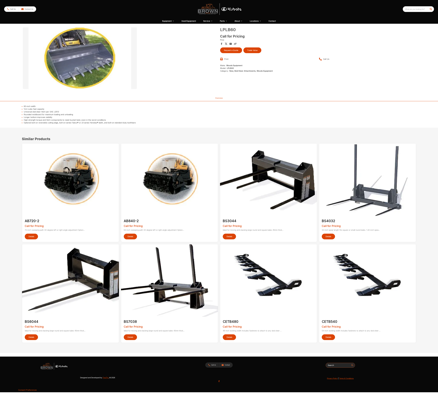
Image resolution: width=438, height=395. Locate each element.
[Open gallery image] (80, 58)
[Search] (352, 365)
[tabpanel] (120, 58)
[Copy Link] (235, 43)
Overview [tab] (219, 98)
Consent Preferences (27, 390)
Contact (272, 21)
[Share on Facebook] (221, 43)
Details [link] (31, 236)
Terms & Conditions (346, 378)
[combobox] (418, 9)
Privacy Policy (332, 378)
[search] (431, 9)
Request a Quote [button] (231, 50)
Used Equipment (188, 21)
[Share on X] (226, 43)
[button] (11, 9)
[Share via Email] (230, 43)
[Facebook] (219, 381)
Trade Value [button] (252, 50)
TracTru (105, 378)
